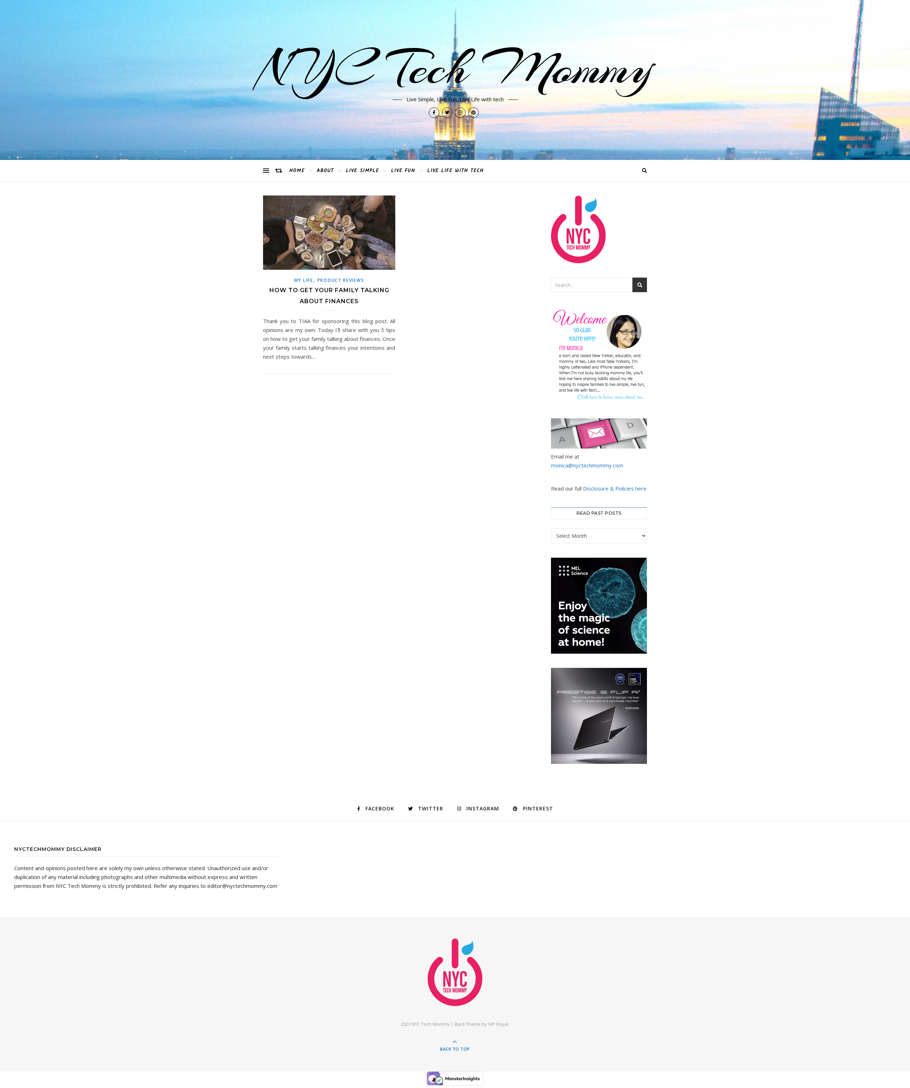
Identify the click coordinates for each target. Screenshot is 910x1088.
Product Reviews (340, 280)
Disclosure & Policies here (615, 488)
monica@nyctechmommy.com (587, 465)
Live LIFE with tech (455, 171)
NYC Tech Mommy (455, 68)
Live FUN (403, 171)
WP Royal (498, 1024)
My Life (303, 280)
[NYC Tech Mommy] (455, 972)
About (325, 171)
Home (297, 171)
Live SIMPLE (362, 171)
